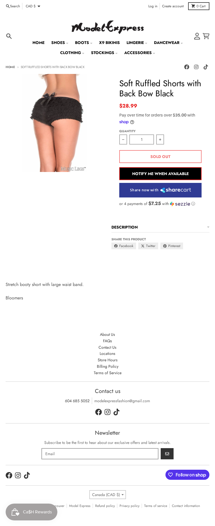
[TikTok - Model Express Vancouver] (205, 67)
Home (10, 67)
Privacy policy (129, 505)
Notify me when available (160, 173)
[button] (160, 203)
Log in (152, 6)
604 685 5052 (77, 401)
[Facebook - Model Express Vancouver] (186, 67)
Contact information (186, 505)
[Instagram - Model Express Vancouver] (196, 67)
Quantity (127, 131)
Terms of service (155, 505)
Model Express (79, 505)
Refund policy (105, 505)
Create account (173, 6)
